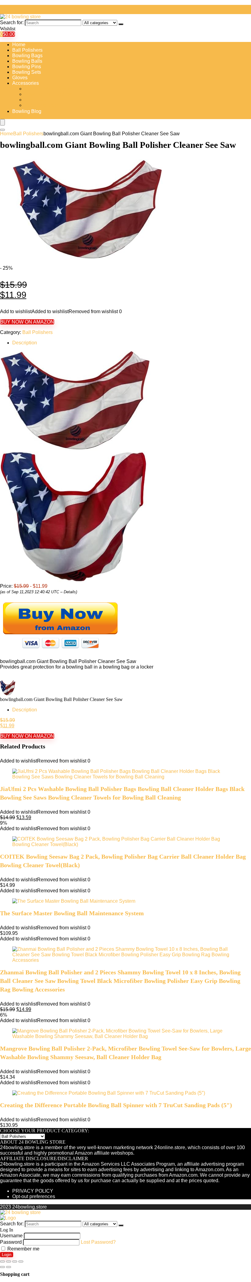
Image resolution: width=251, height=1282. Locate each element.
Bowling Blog (26, 111)
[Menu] (2, 122)
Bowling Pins (26, 66)
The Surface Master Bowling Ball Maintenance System (72, 913)
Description (24, 342)
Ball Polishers (27, 50)
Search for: (12, 22)
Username (11, 1235)
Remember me (22, 1248)
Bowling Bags (27, 55)
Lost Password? (98, 1242)
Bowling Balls (27, 61)
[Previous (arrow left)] (2, 1267)
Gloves (20, 77)
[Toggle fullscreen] (14, 1261)
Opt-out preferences (33, 1196)
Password (11, 1242)
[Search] (120, 24)
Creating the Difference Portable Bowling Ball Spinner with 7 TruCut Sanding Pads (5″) (116, 1105)
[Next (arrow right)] (8, 1267)
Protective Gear (41, 105)
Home (18, 44)
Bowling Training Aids (48, 94)
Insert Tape (36, 99)
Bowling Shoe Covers (48, 88)
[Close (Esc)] (2, 1261)
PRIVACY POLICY (32, 1191)
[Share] (8, 1261)
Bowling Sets (26, 72)
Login (6, 1254)
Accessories (25, 83)
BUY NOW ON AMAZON (27, 321)
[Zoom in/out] (20, 1261)
